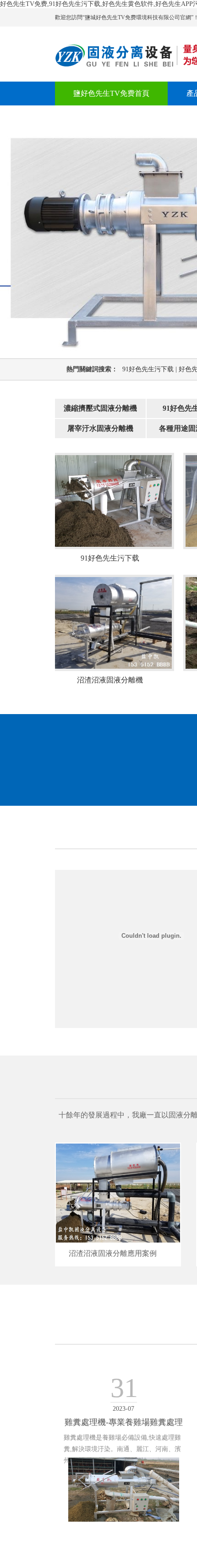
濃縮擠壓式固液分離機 (100, 408)
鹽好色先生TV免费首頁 (111, 93)
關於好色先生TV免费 (107, 117)
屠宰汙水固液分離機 (100, 428)
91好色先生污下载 (150, 369)
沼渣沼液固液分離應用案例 (113, 1253)
